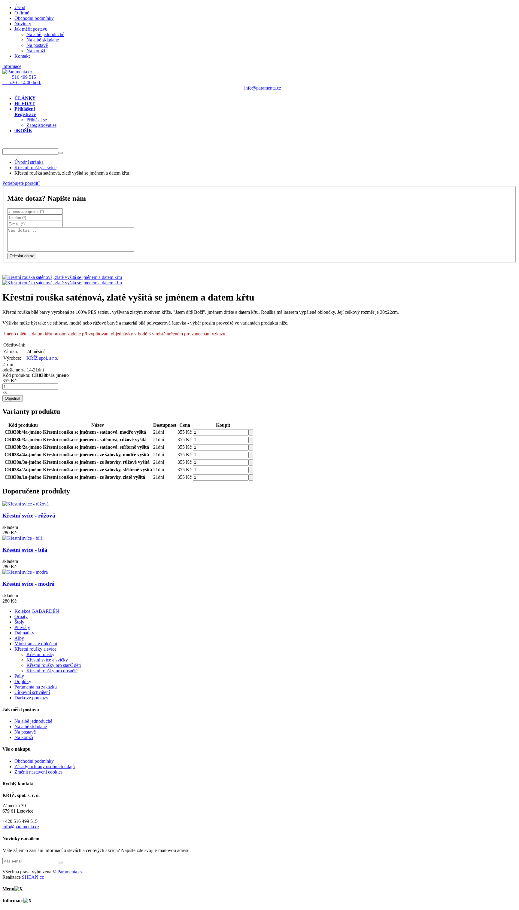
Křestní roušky (40, 654)
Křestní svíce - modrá (28, 584)
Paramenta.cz (70, 871)
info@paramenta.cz (20, 826)
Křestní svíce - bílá (24, 550)
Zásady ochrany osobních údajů (44, 766)
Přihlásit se (36, 119)
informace (11, 66)
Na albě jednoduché (45, 34)
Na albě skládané (42, 39)
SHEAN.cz (33, 877)
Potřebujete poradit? (21, 183)
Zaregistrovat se (41, 125)
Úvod (19, 7)
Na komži (35, 50)
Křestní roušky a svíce (35, 167)
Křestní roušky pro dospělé (51, 670)
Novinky (22, 23)
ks (4, 392)
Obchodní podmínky (34, 18)
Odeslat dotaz (22, 256)
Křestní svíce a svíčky (47, 659)
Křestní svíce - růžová (28, 515)
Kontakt (22, 56)
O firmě (21, 12)
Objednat (12, 398)
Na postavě (37, 45)
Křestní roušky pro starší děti (53, 665)
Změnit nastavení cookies (38, 771)
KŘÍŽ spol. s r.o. (42, 358)
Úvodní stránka (29, 162)
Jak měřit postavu (30, 29)
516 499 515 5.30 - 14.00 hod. (21, 80)
